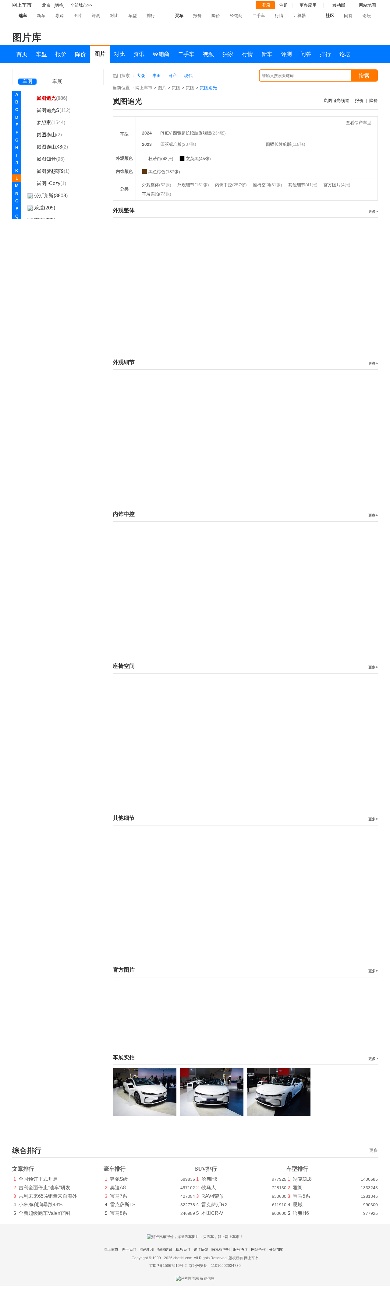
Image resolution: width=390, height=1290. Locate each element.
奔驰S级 (119, 1179)
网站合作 (258, 1249)
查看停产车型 (358, 122)
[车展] (57, 73)
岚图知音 (51, 159)
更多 (373, 1150)
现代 (188, 75)
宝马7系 (118, 1196)
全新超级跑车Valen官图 (44, 1213)
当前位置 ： (124, 87)
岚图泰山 (49, 134)
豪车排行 (115, 1169)
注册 (283, 5)
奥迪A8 (118, 1187)
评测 (96, 15)
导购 (59, 15)
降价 (215, 15)
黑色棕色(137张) (164, 171)
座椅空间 (267, 184)
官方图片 (337, 184)
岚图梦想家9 (53, 171)
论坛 (366, 15)
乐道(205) (44, 207)
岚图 (176, 87)
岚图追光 (52, 98)
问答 (348, 15)
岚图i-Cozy (51, 183)
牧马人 (208, 1187)
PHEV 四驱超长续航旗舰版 (185, 133)
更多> (373, 211)
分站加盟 (276, 1249)
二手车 (258, 15)
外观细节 (193, 184)
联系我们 (183, 1249)
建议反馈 (200, 1249)
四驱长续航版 (278, 144)
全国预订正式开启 (38, 1179)
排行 (151, 15)
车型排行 (297, 1169)
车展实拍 (156, 193)
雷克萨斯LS (123, 1204)
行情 (279, 15)
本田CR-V (212, 1213)
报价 (197, 15)
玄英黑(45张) (198, 158)
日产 (172, 75)
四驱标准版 (171, 144)
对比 (114, 15)
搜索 (364, 76)
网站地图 (147, 1249)
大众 (140, 75)
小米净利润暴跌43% (40, 1204)
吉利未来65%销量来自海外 (48, 1196)
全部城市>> (81, 5)
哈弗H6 (209, 1179)
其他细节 (302, 184)
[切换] (59, 5)
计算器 (299, 15)
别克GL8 (302, 1179)
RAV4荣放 (212, 1196)
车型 (132, 15)
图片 (77, 15)
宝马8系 (118, 1213)
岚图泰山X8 (52, 146)
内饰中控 (231, 184)
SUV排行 (206, 1169)
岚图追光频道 (336, 100)
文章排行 (23, 1169)
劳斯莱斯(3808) (51, 195)
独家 (227, 54)
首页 (21, 54)
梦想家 (51, 122)
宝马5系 (301, 1196)
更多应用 (308, 5)
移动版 (338, 5)
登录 (266, 5)
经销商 (236, 15)
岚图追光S (53, 110)
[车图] (27, 73)
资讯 (138, 54)
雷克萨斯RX (214, 1204)
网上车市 (22, 5)
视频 (208, 54)
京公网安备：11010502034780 (215, 1266)
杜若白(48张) (160, 158)
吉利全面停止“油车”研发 (44, 1187)
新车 (41, 15)
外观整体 (156, 184)
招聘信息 (165, 1249)
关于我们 (129, 1249)
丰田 (156, 75)
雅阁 (298, 1187)
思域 (298, 1204)
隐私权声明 (220, 1249)
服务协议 (240, 1249)
